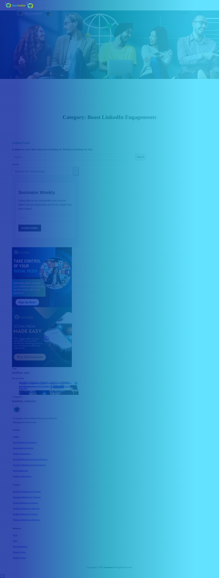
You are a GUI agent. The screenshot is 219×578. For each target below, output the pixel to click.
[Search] (76, 171)
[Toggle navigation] (43, 5)
